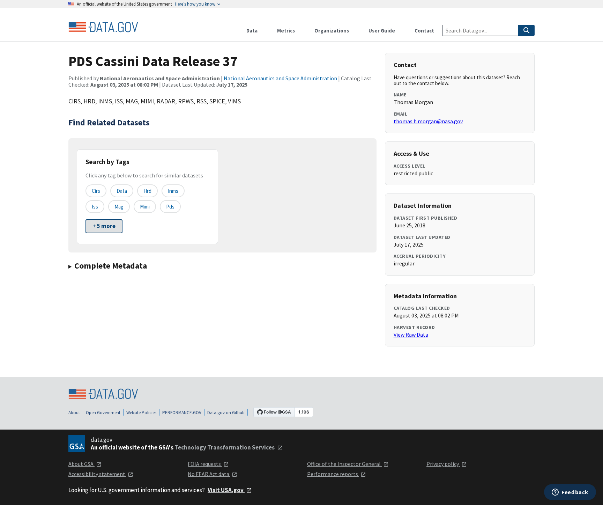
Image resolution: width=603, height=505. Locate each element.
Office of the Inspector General (344, 463)
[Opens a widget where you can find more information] (570, 493)
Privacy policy (443, 463)
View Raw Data (411, 334)
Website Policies (141, 413)
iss (95, 206)
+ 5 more (104, 226)
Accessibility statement (97, 473)
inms (173, 191)
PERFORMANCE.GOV (181, 413)
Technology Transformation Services (225, 447)
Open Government (103, 413)
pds (170, 206)
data (122, 191)
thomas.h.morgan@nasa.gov (428, 121)
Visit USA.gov (226, 490)
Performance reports (333, 473)
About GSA (81, 463)
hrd (147, 191)
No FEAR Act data (209, 473)
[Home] (103, 27)
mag (119, 206)
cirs (96, 191)
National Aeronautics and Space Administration (280, 78)
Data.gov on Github (226, 413)
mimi (145, 206)
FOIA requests (205, 463)
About (74, 413)
